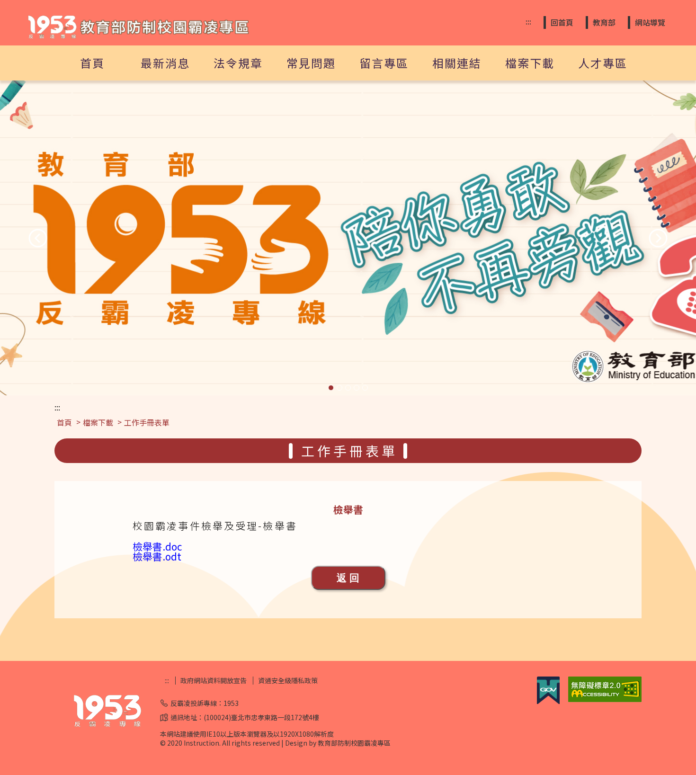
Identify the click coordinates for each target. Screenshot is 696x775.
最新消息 (165, 62)
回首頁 (562, 22)
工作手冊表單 (147, 422)
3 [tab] (348, 388)
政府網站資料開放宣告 (213, 681)
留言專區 (384, 62)
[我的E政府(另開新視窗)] (548, 701)
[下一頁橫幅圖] (658, 238)
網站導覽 (650, 22)
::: (528, 21)
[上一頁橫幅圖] (37, 238)
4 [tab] (356, 388)
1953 (231, 703)
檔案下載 (529, 62)
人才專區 (602, 62)
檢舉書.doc (157, 546)
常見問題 (311, 62)
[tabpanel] (348, 237)
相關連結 (457, 62)
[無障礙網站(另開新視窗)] (605, 699)
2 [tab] (339, 388)
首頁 (92, 62)
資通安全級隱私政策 (288, 681)
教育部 (604, 22)
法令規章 (238, 62)
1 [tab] (331, 388)
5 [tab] (365, 388)
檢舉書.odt (157, 556)
